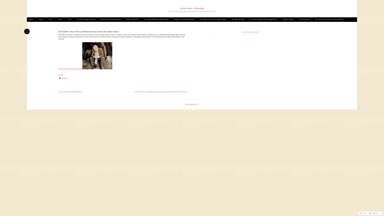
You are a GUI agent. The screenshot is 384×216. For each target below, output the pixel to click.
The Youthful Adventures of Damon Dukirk (156, 19)
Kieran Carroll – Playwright (192, 8)
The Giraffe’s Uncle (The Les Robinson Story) (213, 19)
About (31, 19)
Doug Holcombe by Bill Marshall (69, 92)
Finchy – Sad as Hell (132, 19)
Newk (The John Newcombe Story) (111, 19)
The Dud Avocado (304, 19)
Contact (41, 19)
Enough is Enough (288, 19)
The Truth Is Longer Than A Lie (86, 19)
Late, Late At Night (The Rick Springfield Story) (263, 19)
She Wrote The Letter (238, 19)
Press (69, 19)
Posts (50, 19)
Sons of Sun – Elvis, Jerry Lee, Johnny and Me (329, 19)
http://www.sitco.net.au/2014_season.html (70, 69)
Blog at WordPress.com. (192, 104)
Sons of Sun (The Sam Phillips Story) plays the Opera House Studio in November (161, 92)
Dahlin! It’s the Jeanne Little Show (184, 19)
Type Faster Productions (250, 32)
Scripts (60, 19)
